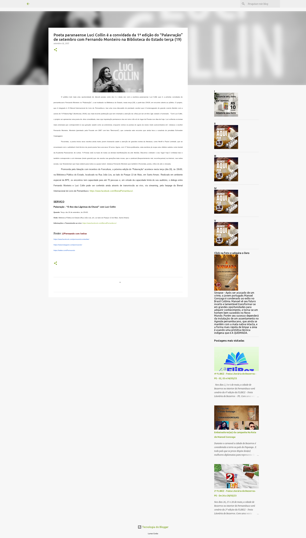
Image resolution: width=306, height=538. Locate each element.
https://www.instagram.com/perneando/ (68, 245)
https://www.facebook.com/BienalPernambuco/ (111, 191)
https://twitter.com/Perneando (64, 250)
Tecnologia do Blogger (155, 527)
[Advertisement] (118, 324)
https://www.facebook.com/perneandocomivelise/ (71, 239)
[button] (55, 50)
